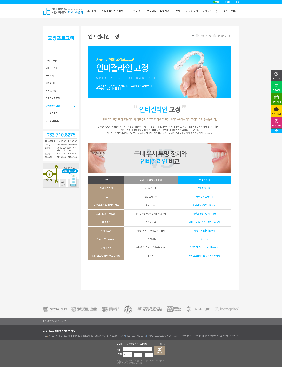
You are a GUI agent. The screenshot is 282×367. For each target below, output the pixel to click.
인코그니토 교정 (53, 98)
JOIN (237, 2)
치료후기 (276, 90)
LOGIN (227, 2)
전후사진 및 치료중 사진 (185, 11)
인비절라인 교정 (53, 106)
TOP (276, 131)
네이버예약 (276, 102)
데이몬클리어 (51, 68)
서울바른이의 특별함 (112, 11)
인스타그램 (276, 126)
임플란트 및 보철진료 (158, 11)
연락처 (119, 354)
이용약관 (65, 321)
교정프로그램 (135, 11)
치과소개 (91, 11)
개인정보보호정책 (51, 321)
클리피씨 (50, 75)
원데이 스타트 (52, 60)
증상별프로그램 (52, 113)
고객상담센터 (229, 11)
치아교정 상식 (209, 11)
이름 (118, 350)
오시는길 (276, 78)
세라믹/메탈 (51, 83)
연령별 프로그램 (53, 121)
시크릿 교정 (51, 91)
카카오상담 (276, 114)
